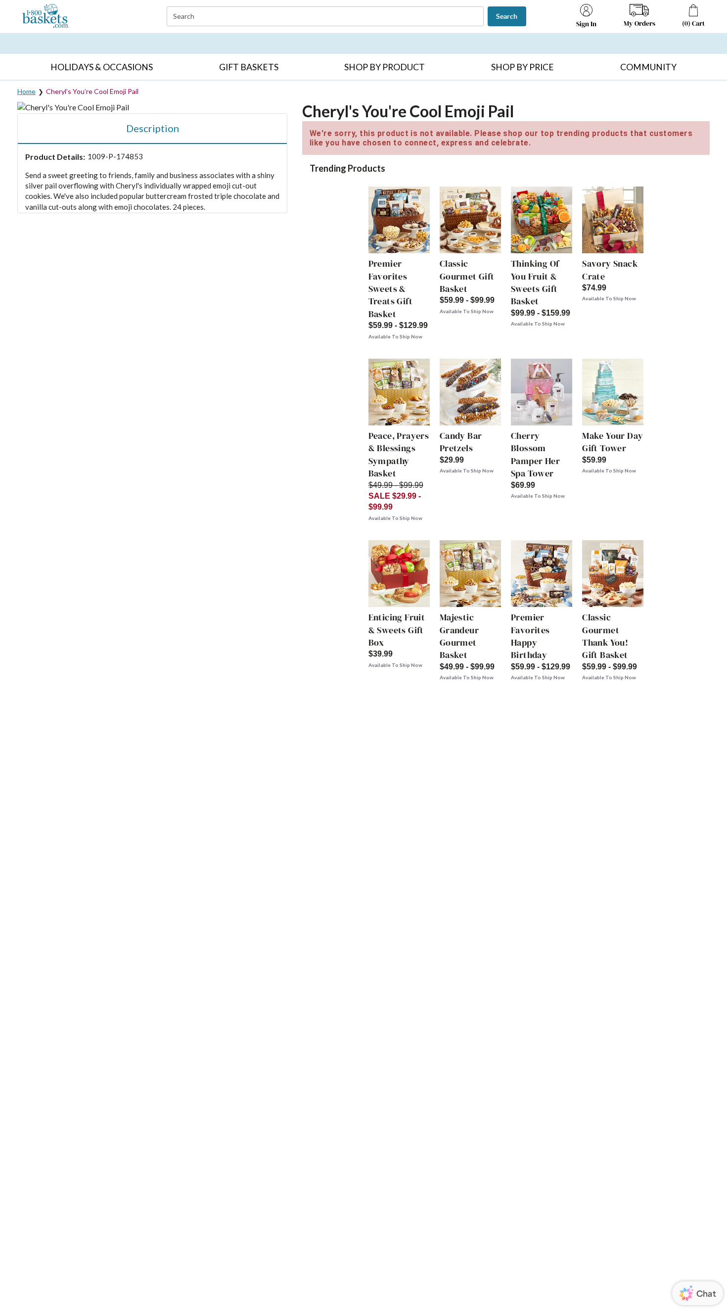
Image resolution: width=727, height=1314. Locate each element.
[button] (102, 67)
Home (26, 91)
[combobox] (326, 16)
